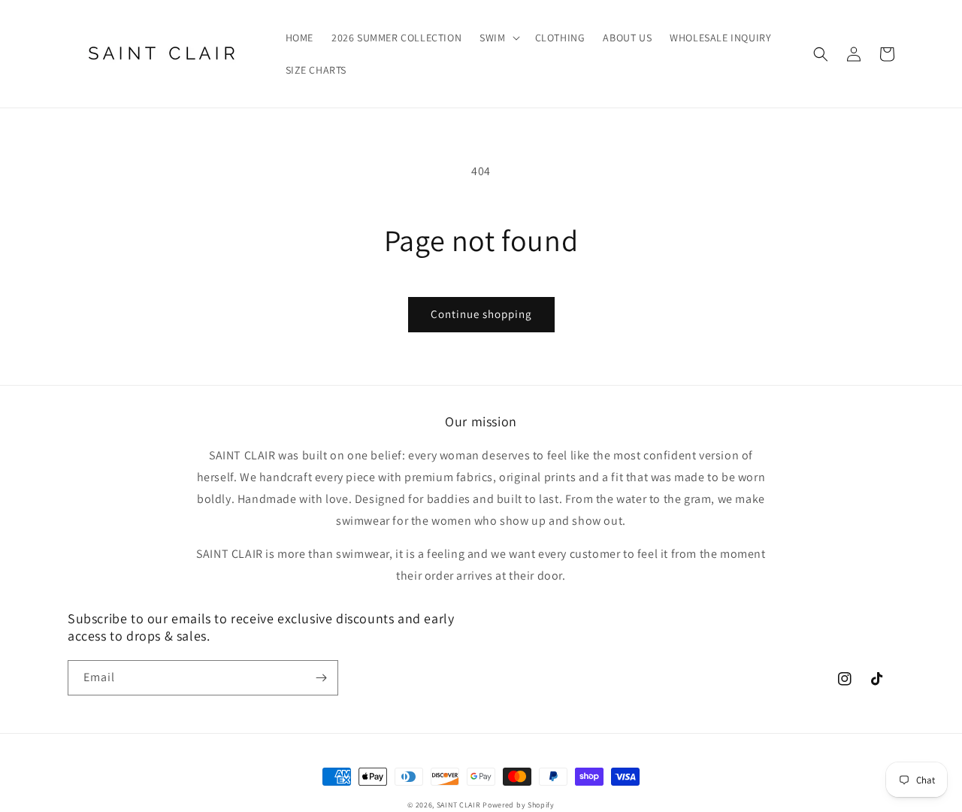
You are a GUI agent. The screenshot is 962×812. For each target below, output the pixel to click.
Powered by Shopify (519, 805)
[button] (497, 37)
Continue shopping (481, 314)
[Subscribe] (320, 677)
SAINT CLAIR (459, 805)
